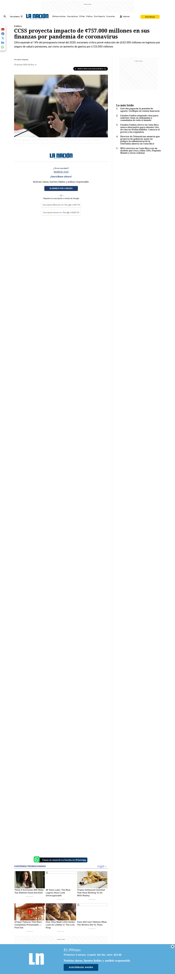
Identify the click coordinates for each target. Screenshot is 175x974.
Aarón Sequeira (22, 60)
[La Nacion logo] (37, 16)
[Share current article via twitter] (3, 38)
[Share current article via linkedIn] (3, 42)
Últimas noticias (59, 16)
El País (82, 16)
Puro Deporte (99, 16)
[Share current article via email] (3, 29)
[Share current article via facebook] (3, 33)
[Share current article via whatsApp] (3, 47)
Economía (110, 16)
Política (89, 16)
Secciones (15, 16)
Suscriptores (72, 16)
